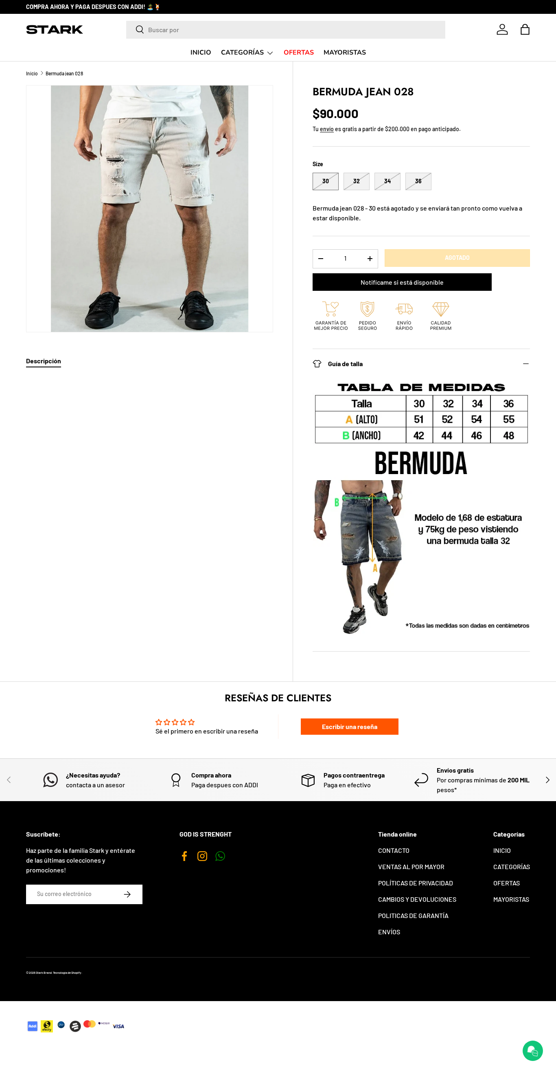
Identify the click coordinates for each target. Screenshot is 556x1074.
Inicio (32, 73)
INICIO (200, 52)
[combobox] (286, 29)
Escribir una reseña (349, 726)
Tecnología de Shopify (67, 972)
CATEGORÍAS (242, 52)
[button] (525, 29)
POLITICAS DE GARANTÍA (413, 915)
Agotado (457, 257)
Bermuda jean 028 (64, 73)
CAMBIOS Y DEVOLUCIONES (417, 899)
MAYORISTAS (345, 52)
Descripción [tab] (43, 361)
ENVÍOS (389, 932)
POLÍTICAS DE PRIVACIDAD (415, 883)
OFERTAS (299, 52)
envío (327, 128)
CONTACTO (393, 850)
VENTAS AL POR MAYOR (411, 866)
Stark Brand (44, 972)
